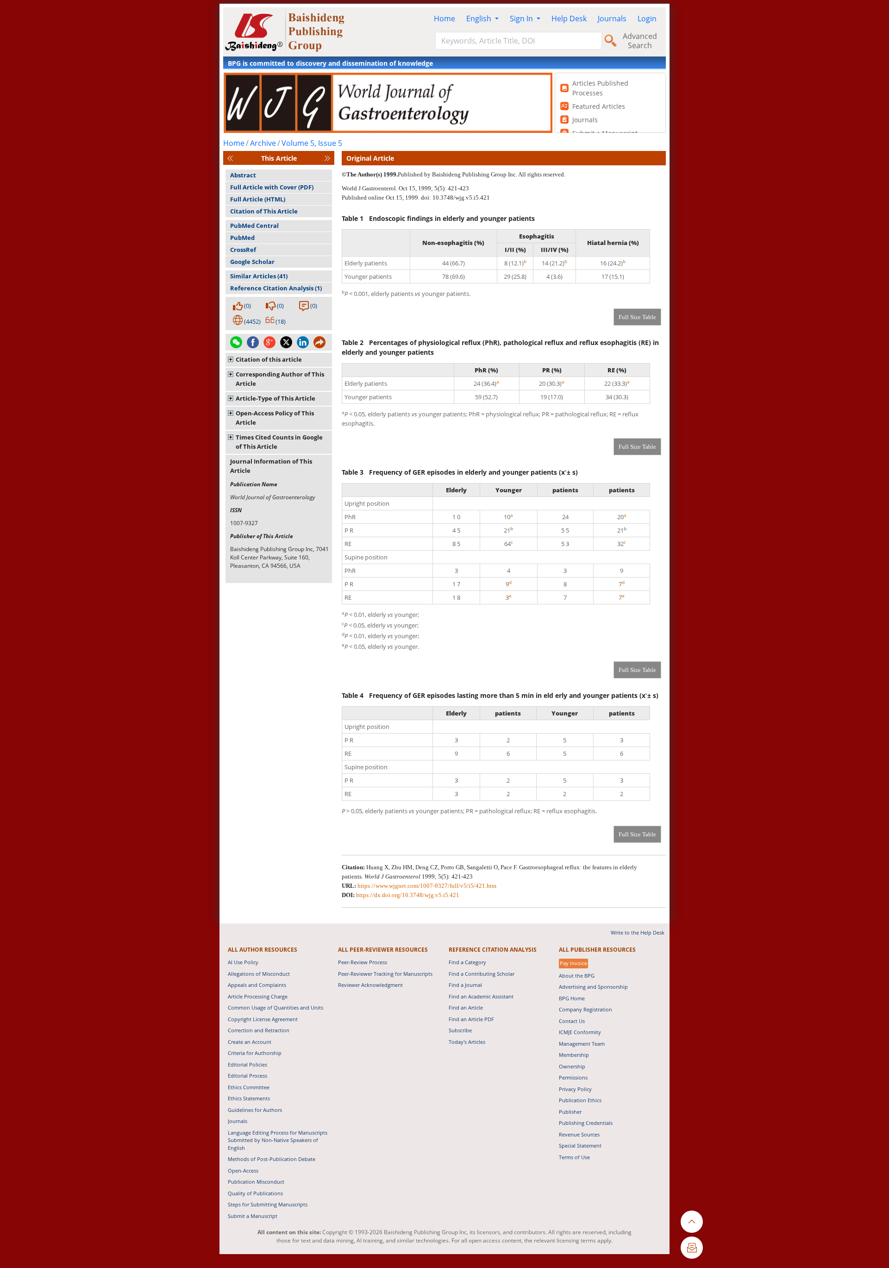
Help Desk (569, 18)
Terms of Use (574, 1157)
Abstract (243, 175)
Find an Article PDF (471, 1019)
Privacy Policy (575, 1089)
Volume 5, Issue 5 (312, 143)
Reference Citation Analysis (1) (276, 288)
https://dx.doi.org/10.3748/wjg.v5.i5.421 (407, 894)
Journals (612, 18)
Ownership (572, 1066)
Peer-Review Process (362, 962)
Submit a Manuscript (252, 1215)
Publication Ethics (580, 1100)
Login (647, 18)
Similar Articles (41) (259, 276)
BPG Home (572, 998)
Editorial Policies (247, 1064)
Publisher (570, 1111)
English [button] (479, 18)
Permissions (573, 1077)
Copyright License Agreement (263, 1019)
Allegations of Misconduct (259, 973)
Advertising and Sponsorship (593, 986)
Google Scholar (252, 261)
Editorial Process (247, 1075)
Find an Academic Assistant (481, 996)
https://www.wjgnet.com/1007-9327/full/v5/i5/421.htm (426, 885)
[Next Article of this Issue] (327, 158)
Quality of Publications (255, 1193)
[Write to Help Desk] (692, 1248)
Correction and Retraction (258, 1030)
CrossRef (243, 249)
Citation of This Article (264, 211)
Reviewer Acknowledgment (370, 984)
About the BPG (577, 975)
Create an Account (249, 1041)
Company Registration (585, 1009)
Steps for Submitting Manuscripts (267, 1204)
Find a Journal (465, 984)
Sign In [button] (522, 18)
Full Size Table (637, 317)
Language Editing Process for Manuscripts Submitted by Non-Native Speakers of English (277, 1140)
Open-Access (243, 1170)
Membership (574, 1054)
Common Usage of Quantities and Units (275, 1007)
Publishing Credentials (586, 1122)
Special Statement (580, 1145)
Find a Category (467, 962)
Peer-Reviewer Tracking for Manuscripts (385, 973)
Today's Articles (467, 1041)
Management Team (582, 1043)
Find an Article (466, 1007)
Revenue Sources (579, 1134)
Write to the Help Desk (637, 932)
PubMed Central (254, 225)
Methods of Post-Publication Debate (271, 1158)
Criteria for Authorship (255, 1052)
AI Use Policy (243, 962)
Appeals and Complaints (257, 984)
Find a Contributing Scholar (481, 973)
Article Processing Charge (258, 996)
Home (444, 18)
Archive (263, 143)
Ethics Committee (248, 1087)
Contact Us (572, 1020)
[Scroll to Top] (692, 1222)
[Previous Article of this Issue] (230, 158)
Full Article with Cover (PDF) (271, 187)
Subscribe (460, 1030)
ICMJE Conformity (580, 1032)
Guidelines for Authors (255, 1109)
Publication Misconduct (256, 1181)
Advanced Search (640, 40)
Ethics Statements (249, 1098)
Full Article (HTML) (257, 199)
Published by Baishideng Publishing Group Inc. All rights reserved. (481, 174)
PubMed (242, 237)
